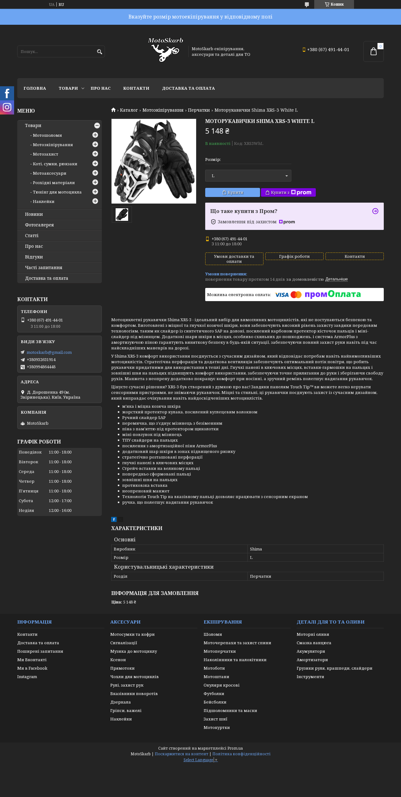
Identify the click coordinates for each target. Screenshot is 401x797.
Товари (68, 88)
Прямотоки (122, 668)
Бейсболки (215, 702)
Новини (34, 214)
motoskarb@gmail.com (49, 352)
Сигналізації (123, 643)
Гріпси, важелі (126, 710)
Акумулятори (311, 651)
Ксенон (118, 659)
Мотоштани (216, 676)
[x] (120, 520)
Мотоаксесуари (49, 173)
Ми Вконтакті (32, 659)
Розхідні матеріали (54, 182)
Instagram (27, 676)
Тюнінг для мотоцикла (57, 192)
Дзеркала (120, 702)
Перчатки (199, 110)
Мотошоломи (47, 135)
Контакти (136, 88)
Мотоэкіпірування (163, 110)
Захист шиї (215, 719)
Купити (235, 192)
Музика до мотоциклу (133, 651)
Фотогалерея (39, 225)
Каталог (129, 110)
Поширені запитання (40, 651)
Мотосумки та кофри (132, 634)
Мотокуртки (217, 727)
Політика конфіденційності (241, 754)
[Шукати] (99, 51)
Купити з (280, 192)
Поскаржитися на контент (181, 754)
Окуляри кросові (222, 685)
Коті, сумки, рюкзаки (55, 164)
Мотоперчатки (220, 651)
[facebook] (114, 520)
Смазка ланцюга (314, 643)
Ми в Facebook (32, 668)
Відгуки (34, 257)
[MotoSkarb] (165, 51)
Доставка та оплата (188, 88)
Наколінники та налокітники (235, 659)
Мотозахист (45, 154)
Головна (34, 88)
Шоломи (213, 634)
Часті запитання (43, 267)
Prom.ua (235, 748)
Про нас (101, 88)
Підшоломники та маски (230, 710)
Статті (32, 235)
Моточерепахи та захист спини (237, 643)
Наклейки (44, 201)
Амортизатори (312, 659)
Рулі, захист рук (126, 685)
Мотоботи (214, 668)
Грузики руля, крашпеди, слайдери (334, 668)
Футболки (214, 693)
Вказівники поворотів (134, 693)
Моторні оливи (313, 634)
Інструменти (310, 676)
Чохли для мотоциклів (134, 676)
